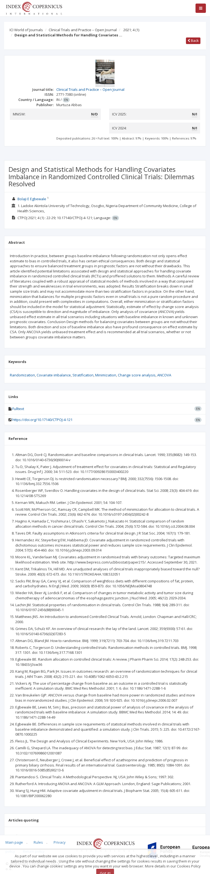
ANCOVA (164, 375)
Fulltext (18, 408)
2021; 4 (131, 29)
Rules (38, 842)
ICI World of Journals (26, 29)
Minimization (105, 375)
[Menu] (201, 8)
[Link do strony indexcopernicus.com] (105, 844)
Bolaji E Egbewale (32, 198)
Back (194, 40)
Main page (14, 842)
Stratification (83, 375)
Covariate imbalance (54, 375)
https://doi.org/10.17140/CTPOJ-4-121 (42, 419)
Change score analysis (137, 375)
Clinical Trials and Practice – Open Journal (83, 29)
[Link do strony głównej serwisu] (34, 7)
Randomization (22, 375)
